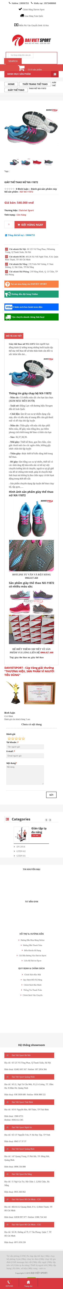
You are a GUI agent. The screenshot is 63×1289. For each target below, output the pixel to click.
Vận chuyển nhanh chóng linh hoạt (27, 317)
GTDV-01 (21, 856)
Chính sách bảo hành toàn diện (27, 307)
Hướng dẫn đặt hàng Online (24, 294)
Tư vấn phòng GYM (16, 1256)
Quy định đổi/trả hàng (32, 980)
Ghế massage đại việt (22, 1262)
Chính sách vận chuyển (32, 995)
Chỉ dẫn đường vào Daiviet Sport (32, 955)
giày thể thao (37, 657)
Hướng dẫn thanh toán (32, 945)
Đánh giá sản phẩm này (44, 188)
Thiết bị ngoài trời (39, 1265)
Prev (46, 820)
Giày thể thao (16, 89)
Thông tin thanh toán (32, 990)
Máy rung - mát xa (37, 1268)
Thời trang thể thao (35, 84)
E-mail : (10, 751)
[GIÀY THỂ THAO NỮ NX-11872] (31, 128)
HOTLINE (9, 1286)
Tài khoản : (11, 742)
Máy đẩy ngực (40, 1262)
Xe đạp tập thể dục (35, 1256)
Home (11, 84)
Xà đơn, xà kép (20, 1268)
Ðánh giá (10, 734)
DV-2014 (21, 847)
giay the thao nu (22, 657)
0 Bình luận (22, 188)
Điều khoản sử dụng (32, 950)
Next (50, 820)
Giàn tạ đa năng (22, 1265)
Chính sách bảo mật (32, 975)
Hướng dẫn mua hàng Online (33, 940)
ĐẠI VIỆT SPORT (39, 1272)
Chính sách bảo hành (32, 985)
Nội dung (11, 763)
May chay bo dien (30, 1259)
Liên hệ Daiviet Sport (32, 961)
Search (13, 61)
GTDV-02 (21, 851)
